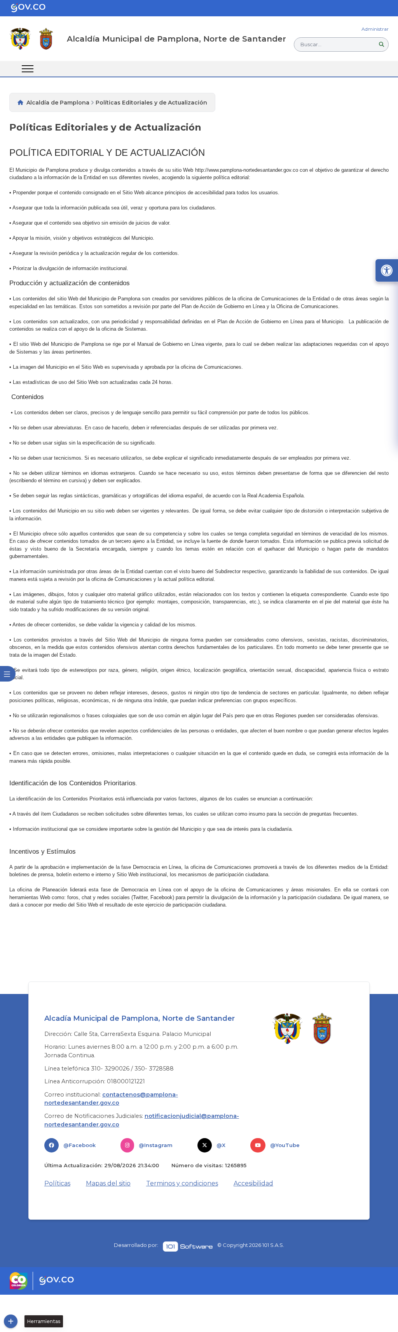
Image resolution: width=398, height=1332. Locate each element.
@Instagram (156, 1145)
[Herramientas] (10, 1321)
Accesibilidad (253, 1183)
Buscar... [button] (310, 44)
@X (220, 1145)
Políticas (57, 1183)
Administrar (375, 29)
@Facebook (79, 1145)
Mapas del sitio (108, 1183)
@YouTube (285, 1145)
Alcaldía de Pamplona (57, 102)
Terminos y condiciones (182, 1183)
